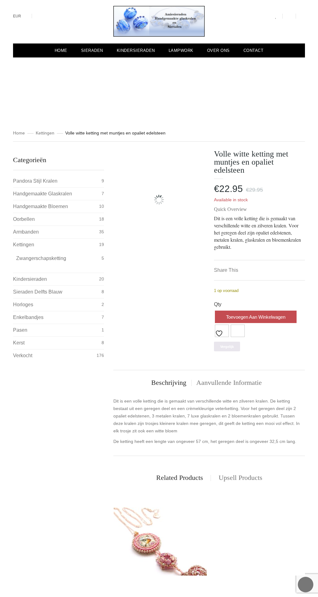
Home (19, 132)
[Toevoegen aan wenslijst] (222, 331)
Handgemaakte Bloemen (40, 206)
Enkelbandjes (28, 317)
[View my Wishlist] (276, 16)
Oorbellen (24, 219)
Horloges (23, 304)
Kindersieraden (30, 279)
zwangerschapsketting (41, 258)
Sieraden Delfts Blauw (37, 291)
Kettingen (45, 132)
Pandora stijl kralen (35, 181)
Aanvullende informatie (229, 382)
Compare (238, 331)
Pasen (20, 330)
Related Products (179, 477)
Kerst (19, 342)
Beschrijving (168, 382)
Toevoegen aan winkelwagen (255, 317)
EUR (17, 16)
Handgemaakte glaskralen (42, 193)
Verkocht (22, 355)
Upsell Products (240, 477)
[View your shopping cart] (289, 16)
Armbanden (26, 232)
